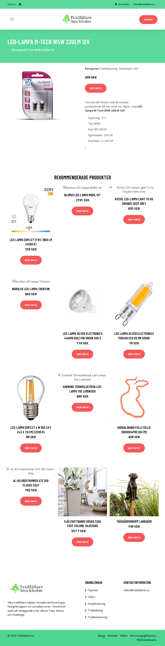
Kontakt (112, 635)
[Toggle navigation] (12, 19)
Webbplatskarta (146, 640)
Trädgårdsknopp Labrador (134, 521)
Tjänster (93, 590)
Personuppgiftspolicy (143, 635)
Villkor (124, 635)
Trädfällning (95, 610)
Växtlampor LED (128, 68)
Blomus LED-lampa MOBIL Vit (82, 195)
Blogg (101, 635)
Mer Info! (96, 88)
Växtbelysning (108, 68)
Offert (148, 19)
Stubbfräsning (96, 604)
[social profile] (20, 4)
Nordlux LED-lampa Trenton (31, 289)
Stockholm (123, 4)
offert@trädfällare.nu (144, 4)
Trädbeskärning (97, 617)
